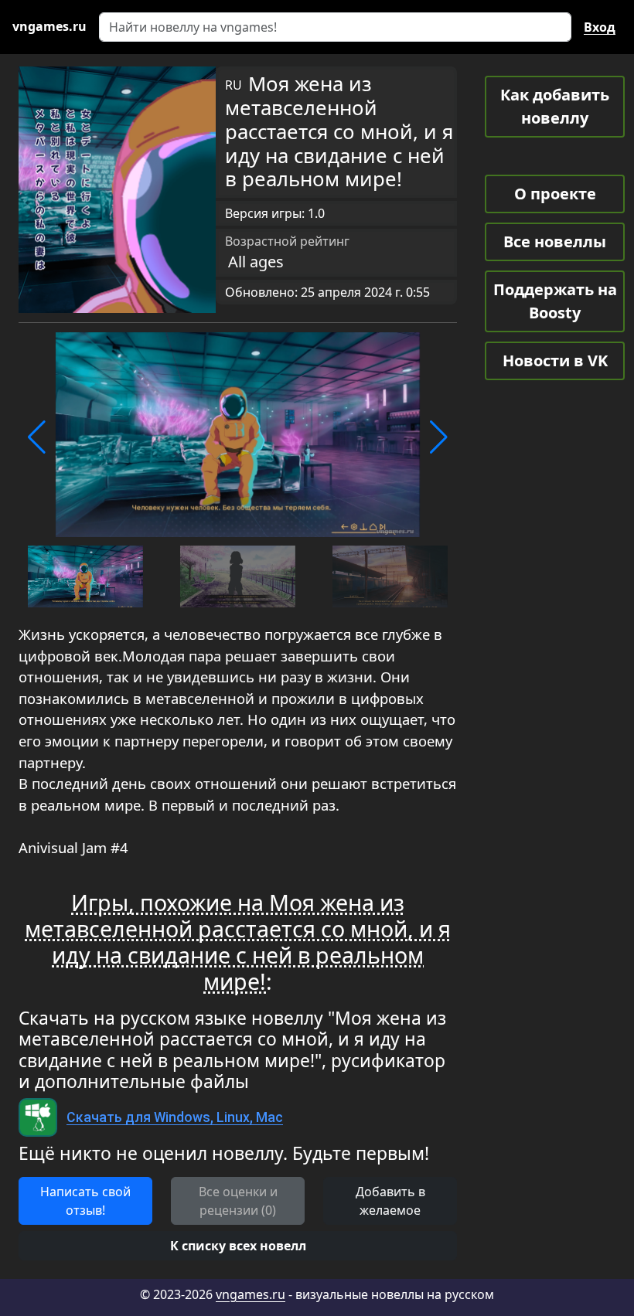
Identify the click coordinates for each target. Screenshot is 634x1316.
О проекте (555, 193)
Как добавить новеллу (554, 106)
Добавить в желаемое (390, 1201)
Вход (599, 27)
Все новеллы (554, 241)
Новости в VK (555, 360)
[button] (36, 437)
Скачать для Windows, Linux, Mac (174, 1117)
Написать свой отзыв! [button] (85, 1201)
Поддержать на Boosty (555, 301)
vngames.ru (250, 1294)
